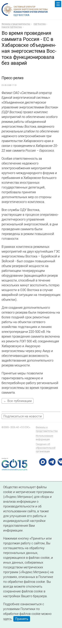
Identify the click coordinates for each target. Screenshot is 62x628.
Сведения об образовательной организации (45, 448)
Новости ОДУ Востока (12, 27)
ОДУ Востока (40, 24)
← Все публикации (17, 401)
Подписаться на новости (22, 416)
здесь (7, 619)
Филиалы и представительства (16, 24)
